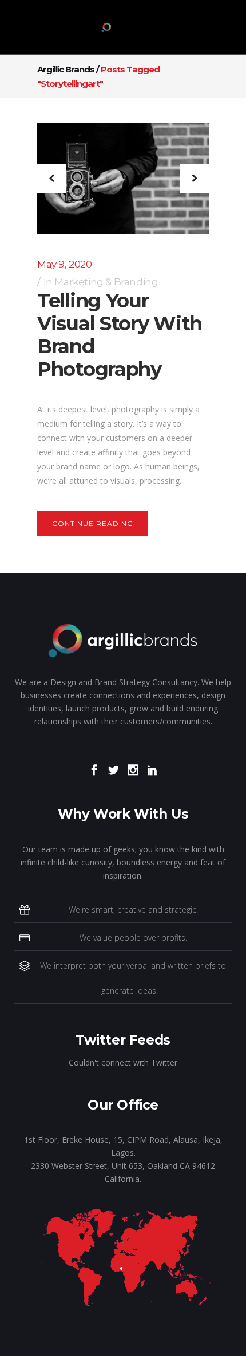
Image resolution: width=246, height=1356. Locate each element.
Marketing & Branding (106, 282)
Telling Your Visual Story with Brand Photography (119, 335)
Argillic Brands (65, 69)
